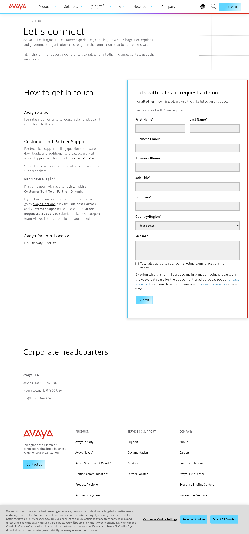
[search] (213, 7)
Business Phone (147, 158)
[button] (213, 7)
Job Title (143, 177)
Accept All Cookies (224, 519)
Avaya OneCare (85, 158)
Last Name (198, 119)
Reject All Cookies (193, 519)
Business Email (147, 139)
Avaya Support (35, 158)
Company (143, 197)
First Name (144, 119)
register (71, 186)
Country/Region (148, 216)
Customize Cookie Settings (160, 519)
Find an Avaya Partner (40, 242)
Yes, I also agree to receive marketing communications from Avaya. (184, 265)
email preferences (214, 284)
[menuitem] (47, 6)
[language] (203, 7)
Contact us (230, 6)
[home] (17, 7)
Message (141, 236)
